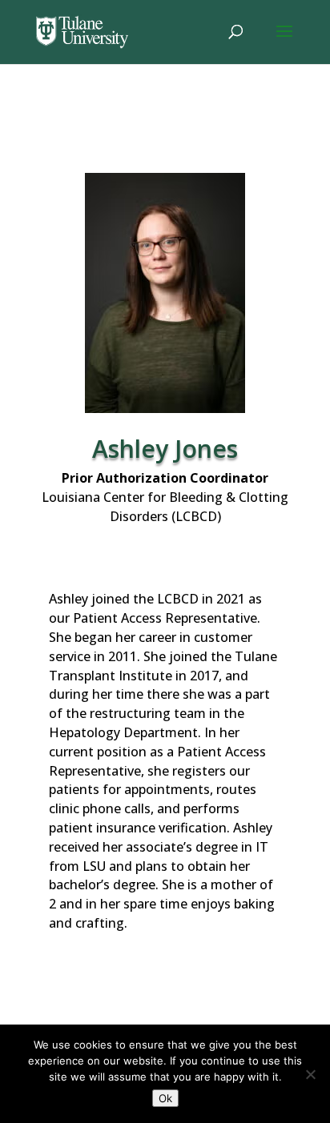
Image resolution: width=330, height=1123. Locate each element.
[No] (310, 1074)
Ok (165, 1098)
